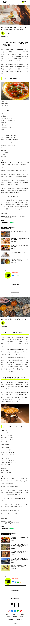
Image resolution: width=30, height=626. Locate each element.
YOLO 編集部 (15, 272)
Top (2, 4)
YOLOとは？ (8, 614)
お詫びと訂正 (19, 619)
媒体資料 (8, 616)
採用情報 (15, 616)
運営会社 (22, 614)
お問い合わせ (15, 614)
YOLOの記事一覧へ (15, 284)
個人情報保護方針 (11, 619)
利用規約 (21, 616)
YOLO (5, 4)
